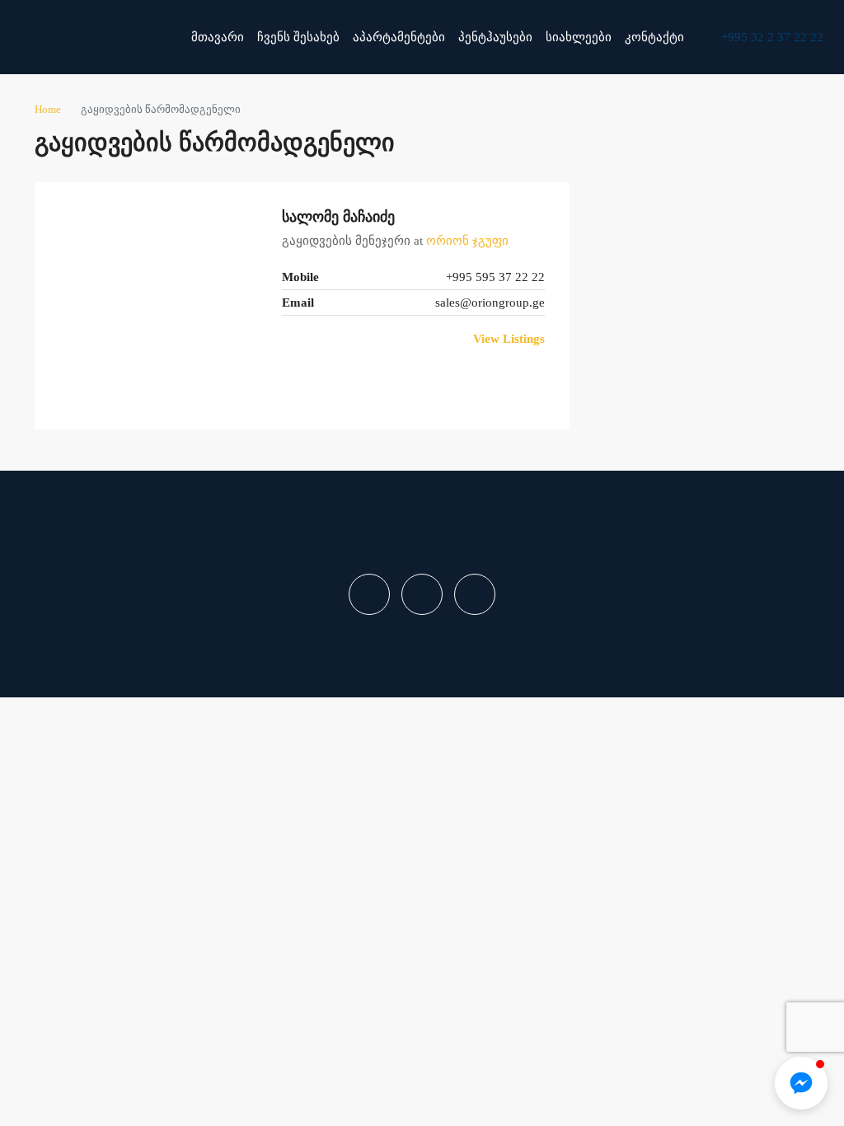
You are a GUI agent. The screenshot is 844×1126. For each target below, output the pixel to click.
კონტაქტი (654, 37)
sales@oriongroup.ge (490, 302)
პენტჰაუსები (495, 37)
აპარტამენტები (399, 37)
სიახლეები (579, 37)
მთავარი (217, 37)
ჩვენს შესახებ (298, 37)
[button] (801, 1083)
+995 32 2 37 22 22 (770, 37)
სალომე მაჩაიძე (338, 217)
